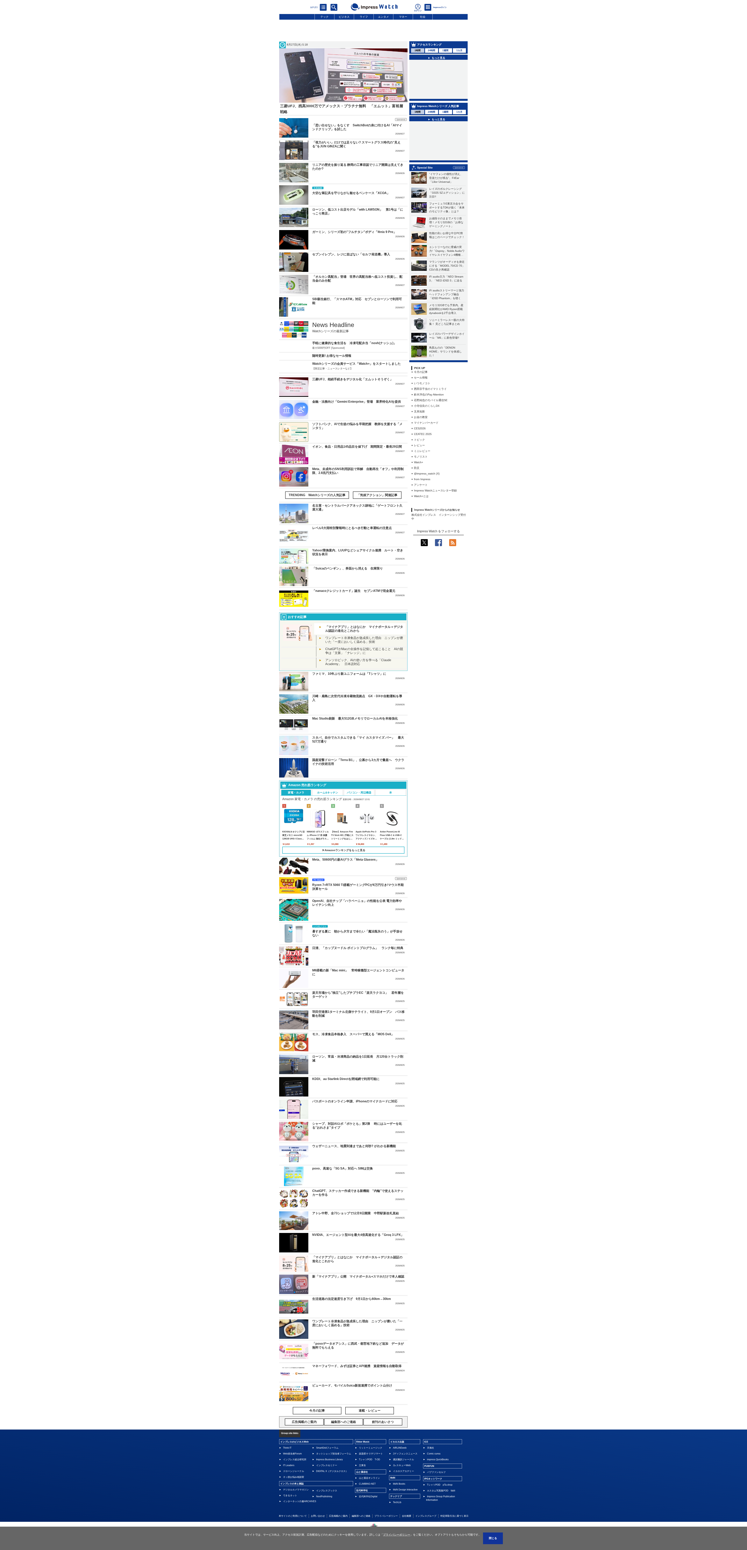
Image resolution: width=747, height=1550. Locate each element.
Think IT (287, 1473)
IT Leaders (288, 1491)
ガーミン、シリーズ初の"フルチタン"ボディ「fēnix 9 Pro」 (354, 232)
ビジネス (344, 16)
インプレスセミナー (326, 1491)
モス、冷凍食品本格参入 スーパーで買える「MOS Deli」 (353, 1060)
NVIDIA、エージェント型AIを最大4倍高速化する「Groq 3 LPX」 (358, 1260)
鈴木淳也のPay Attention (429, 406)
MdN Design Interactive (405, 1515)
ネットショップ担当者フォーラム (333, 1479)
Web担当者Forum (292, 1479)
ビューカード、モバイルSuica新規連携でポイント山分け (352, 1411)
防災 (416, 479)
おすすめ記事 (297, 642)
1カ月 (459, 50)
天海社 (430, 1473)
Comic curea (433, 1479)
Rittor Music (363, 1467)
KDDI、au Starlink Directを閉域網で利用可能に (346, 1105)
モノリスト (421, 468)
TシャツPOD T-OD (369, 1485)
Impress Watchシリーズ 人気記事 (438, 110)
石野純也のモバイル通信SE (430, 411)
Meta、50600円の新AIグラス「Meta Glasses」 (345, 885)
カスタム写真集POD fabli (441, 1516)
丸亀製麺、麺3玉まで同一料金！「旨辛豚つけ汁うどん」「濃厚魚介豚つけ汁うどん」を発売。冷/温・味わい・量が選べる (440, 126)
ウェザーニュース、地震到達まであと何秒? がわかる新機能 (354, 1172)
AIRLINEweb (400, 1473)
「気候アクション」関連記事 (377, 521)
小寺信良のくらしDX (426, 417)
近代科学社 (362, 1516)
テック (324, 16)
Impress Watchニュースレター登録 (435, 501)
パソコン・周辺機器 (359, 818)
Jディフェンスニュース (405, 1479)
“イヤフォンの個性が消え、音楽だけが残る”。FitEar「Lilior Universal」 (446, 189)
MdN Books (399, 1509)
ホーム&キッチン (327, 818)
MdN (392, 1503)
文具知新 (419, 422)
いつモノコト (422, 394)
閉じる (493, 1538)
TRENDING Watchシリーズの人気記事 (317, 521)
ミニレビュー (422, 462)
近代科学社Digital (368, 1522)
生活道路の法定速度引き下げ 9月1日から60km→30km (351, 1325)
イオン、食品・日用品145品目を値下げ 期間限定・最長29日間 (357, 472)
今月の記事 (421, 383)
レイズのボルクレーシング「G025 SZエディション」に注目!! (447, 204)
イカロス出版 (397, 1467)
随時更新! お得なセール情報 (331, 368)
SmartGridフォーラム (327, 1473)
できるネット (290, 1521)
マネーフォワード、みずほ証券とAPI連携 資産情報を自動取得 (357, 1392)
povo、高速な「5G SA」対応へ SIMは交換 (342, 1194)
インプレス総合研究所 (294, 1485)
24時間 (431, 50)
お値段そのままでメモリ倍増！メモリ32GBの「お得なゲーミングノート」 (446, 233)
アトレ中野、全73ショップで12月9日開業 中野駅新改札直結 (355, 1239)
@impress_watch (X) (427, 485)
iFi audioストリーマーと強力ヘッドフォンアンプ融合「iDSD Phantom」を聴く (446, 305)
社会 (422, 16)
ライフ (364, 16)
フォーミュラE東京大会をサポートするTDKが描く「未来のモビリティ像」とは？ (447, 219)
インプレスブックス (326, 1516)
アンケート (421, 496)
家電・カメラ (296, 818)
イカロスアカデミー (403, 1497)
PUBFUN (429, 1492)
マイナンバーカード (426, 434)
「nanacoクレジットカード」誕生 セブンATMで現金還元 (353, 616)
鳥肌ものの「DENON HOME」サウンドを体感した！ (445, 363)
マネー (403, 16)
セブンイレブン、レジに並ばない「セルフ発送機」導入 (351, 254)
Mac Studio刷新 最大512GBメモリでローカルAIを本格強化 (355, 744)
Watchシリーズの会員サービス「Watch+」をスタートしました (356, 383)
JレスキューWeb (402, 1491)
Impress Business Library (329, 1485)
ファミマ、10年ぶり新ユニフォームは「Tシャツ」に (349, 699)
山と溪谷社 (362, 1497)
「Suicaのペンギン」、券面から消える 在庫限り (347, 594)
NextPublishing (324, 1522)
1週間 (445, 50)
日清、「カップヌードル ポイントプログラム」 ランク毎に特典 (357, 974)
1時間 (418, 50)
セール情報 (421, 389)
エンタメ (383, 16)
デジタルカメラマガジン (296, 1515)
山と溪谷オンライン (369, 1504)
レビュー (419, 456)
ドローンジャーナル (293, 1497)
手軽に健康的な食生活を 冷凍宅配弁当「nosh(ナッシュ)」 (354, 343)
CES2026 (420, 439)
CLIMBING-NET (367, 1509)
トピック (419, 451)
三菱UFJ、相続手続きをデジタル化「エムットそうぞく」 (352, 405)
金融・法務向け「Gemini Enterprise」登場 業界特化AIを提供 (356, 427)
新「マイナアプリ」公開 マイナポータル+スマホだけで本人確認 (358, 1302)
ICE (426, 1467)
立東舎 (362, 1491)
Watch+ (418, 473)
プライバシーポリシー (396, 1534)
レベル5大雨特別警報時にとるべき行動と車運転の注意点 (352, 553)
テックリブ (396, 1522)
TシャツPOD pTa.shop (439, 1510)
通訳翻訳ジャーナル (403, 1485)
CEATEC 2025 (423, 445)
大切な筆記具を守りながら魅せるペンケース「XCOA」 (351, 193)
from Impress (422, 490)
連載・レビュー (370, 1436)
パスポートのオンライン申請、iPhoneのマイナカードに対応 (354, 1127)
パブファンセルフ (436, 1498)
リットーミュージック (370, 1473)
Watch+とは (421, 507)
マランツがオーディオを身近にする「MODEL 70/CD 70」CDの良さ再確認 (447, 277)
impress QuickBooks (438, 1485)
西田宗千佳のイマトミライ (430, 400)
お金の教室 (421, 428)
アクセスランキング (429, 44)
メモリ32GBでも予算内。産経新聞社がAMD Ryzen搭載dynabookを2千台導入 (446, 320)
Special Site (425, 179)
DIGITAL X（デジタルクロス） (332, 1497)
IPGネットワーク (433, 1504)
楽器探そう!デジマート (371, 1479)
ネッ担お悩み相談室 (293, 1503)
